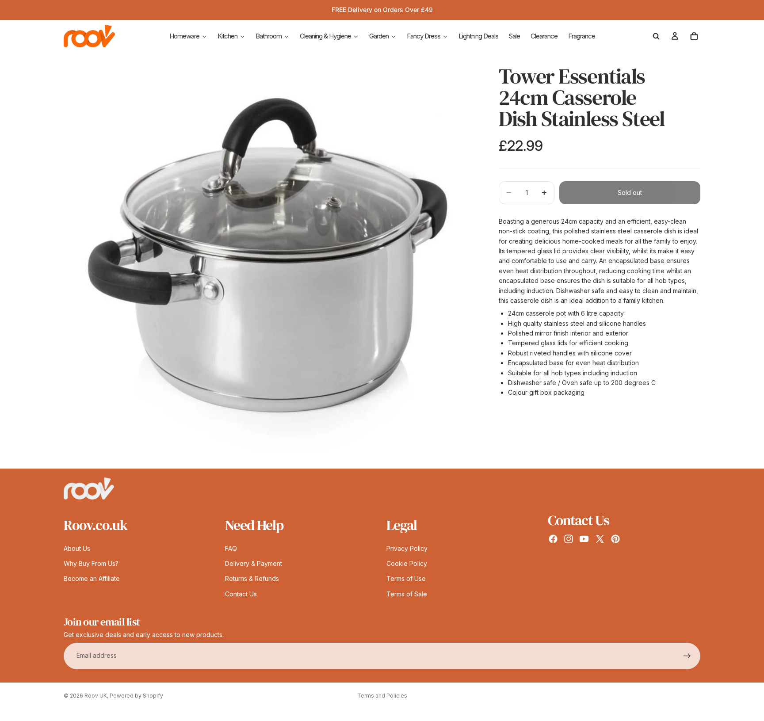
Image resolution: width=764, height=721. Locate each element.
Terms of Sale (406, 594)
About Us (77, 548)
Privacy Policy (407, 548)
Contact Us (241, 594)
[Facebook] (553, 539)
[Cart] (694, 36)
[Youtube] (584, 539)
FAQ (231, 548)
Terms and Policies (382, 695)
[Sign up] (687, 656)
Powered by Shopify (136, 695)
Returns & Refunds (252, 579)
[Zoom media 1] (271, 262)
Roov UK (95, 695)
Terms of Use (406, 579)
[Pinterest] (615, 539)
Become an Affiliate (92, 579)
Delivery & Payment (253, 563)
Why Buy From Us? (91, 563)
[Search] (656, 36)
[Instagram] (568, 539)
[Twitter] (600, 539)
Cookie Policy (406, 563)
